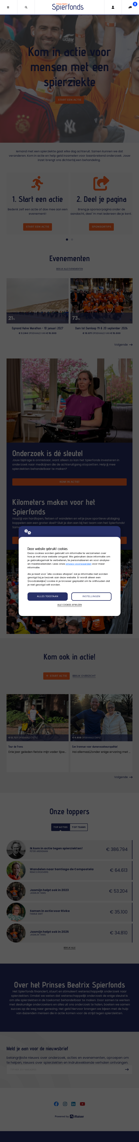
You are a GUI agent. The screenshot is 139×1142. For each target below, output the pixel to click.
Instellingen (91, 596)
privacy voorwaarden (78, 564)
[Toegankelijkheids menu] (135, 4)
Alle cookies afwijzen (69, 604)
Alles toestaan (47, 596)
